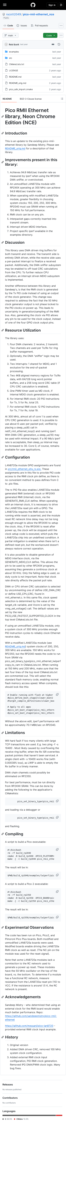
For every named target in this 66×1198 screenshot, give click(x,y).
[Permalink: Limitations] (3, 733)
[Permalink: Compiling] (3, 834)
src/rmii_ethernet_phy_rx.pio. (24, 468)
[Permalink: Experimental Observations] (3, 927)
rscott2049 (13, 14)
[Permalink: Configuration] (3, 457)
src (10, 58)
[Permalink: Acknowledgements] (3, 997)
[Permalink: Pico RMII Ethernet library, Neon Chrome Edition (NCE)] (3, 116)
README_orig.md (17, 83)
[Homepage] (33, 4)
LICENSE (13, 70)
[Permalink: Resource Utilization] (3, 330)
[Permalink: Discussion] (3, 242)
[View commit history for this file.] (59, 44)
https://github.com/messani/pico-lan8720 (29, 1025)
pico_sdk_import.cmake (21, 89)
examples (14, 51)
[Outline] (62, 98)
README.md (15, 76)
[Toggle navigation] (4, 4)
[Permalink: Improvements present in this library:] (3, 162)
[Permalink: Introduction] (3, 133)
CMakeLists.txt (16, 64)
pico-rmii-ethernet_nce (38, 14)
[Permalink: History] (3, 1037)
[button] (57, 694)
